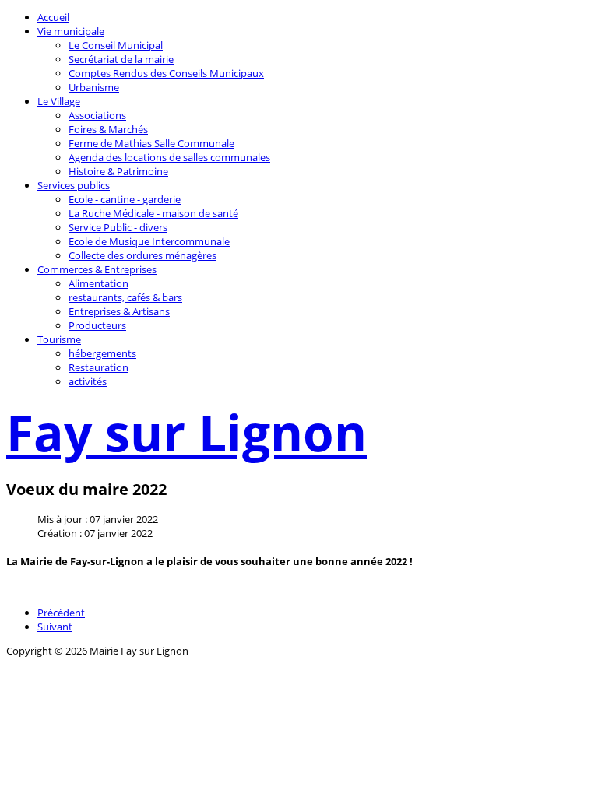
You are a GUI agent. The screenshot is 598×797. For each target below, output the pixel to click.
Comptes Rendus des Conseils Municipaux (166, 73)
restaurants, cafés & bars (125, 297)
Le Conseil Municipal (116, 45)
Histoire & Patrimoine (118, 171)
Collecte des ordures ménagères (142, 255)
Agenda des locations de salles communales (169, 157)
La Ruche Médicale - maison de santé (153, 213)
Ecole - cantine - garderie (125, 199)
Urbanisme (94, 87)
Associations (97, 115)
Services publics (73, 185)
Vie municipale (70, 31)
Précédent (61, 613)
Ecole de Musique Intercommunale (149, 241)
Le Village (58, 101)
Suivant (54, 627)
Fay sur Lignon (186, 432)
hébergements (102, 353)
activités (88, 381)
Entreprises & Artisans (119, 311)
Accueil (53, 17)
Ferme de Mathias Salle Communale (151, 143)
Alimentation (98, 283)
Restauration (98, 367)
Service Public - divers (118, 227)
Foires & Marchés (108, 129)
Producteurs (97, 325)
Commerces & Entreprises (97, 269)
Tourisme (59, 339)
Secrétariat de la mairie (121, 59)
